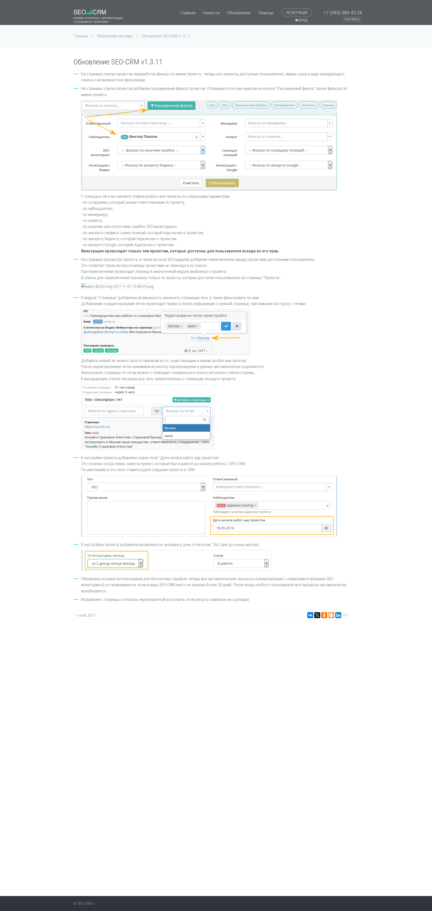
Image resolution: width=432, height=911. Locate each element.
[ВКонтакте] (310, 615)
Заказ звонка (352, 19)
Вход (302, 20)
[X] (317, 615)
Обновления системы (114, 36)
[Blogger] (331, 615)
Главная (188, 12)
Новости (211, 12)
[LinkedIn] (338, 615)
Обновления (239, 12)
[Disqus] (212, 687)
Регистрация (297, 13)
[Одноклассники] (324, 615)
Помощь (266, 12)
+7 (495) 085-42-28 (343, 14)
